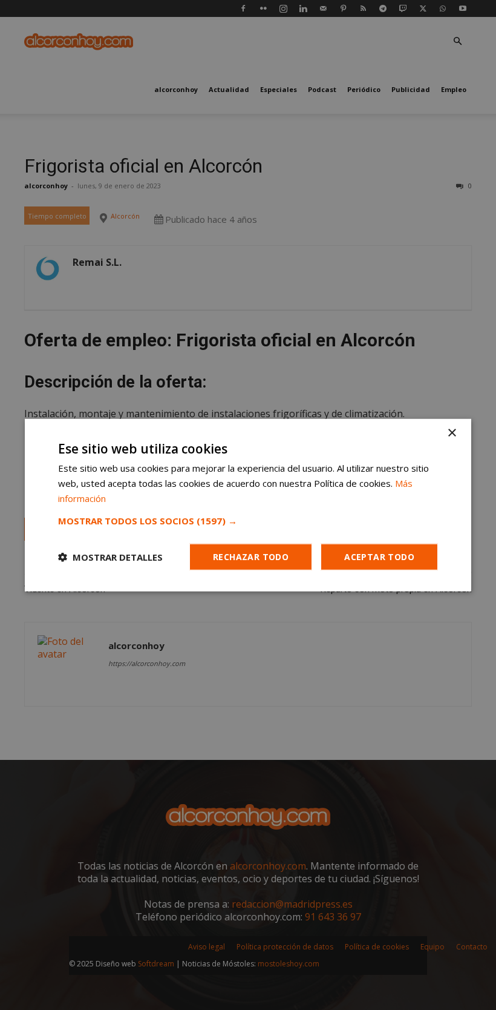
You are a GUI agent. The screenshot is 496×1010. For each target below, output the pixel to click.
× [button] (451, 433)
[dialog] (248, 505)
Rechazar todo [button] (251, 556)
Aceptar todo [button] (379, 556)
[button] (248, 520)
